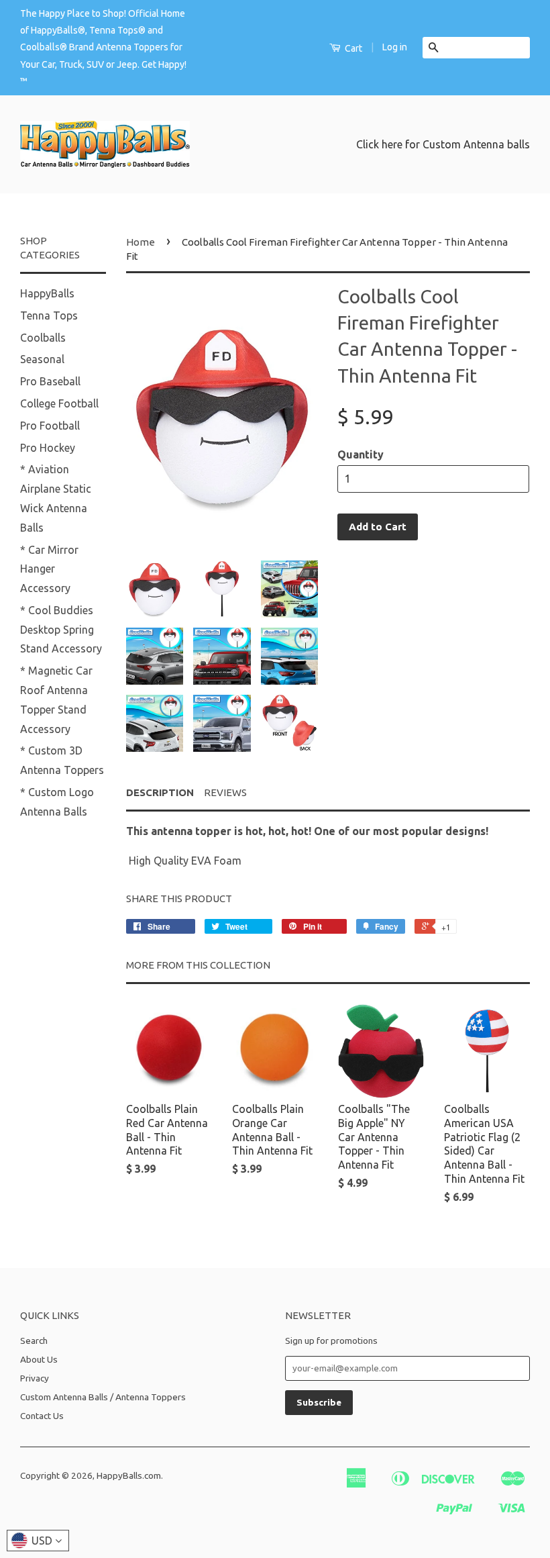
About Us (39, 1359)
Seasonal (42, 359)
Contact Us (42, 1415)
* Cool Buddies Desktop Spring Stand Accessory (61, 629)
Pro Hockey (47, 448)
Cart (352, 48)
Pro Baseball (50, 381)
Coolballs (43, 338)
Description (160, 792)
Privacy (34, 1378)
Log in (394, 47)
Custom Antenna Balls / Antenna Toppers (103, 1397)
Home (140, 242)
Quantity (360, 454)
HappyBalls (47, 293)
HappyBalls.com (129, 1475)
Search (34, 1340)
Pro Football (50, 426)
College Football (59, 403)
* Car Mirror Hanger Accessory (49, 569)
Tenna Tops (49, 315)
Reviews (225, 792)
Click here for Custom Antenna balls (443, 144)
